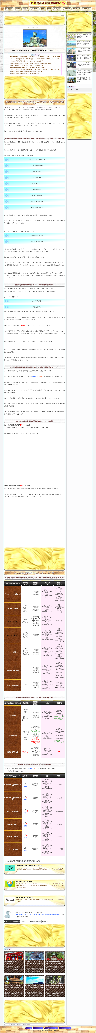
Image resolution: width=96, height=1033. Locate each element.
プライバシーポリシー (38, 1028)
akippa (34, 376)
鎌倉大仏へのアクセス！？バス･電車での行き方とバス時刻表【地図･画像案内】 (39, 914)
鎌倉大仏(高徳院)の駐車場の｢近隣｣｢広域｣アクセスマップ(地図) (27, 65)
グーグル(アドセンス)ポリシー (51, 1028)
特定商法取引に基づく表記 (65, 1028)
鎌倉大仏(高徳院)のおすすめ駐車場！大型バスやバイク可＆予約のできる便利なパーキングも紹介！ (35, 56)
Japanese (9, 13)
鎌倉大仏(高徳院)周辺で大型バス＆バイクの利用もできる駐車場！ (28, 61)
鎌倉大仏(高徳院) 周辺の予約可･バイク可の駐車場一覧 (25, 73)
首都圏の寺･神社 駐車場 (36, 921)
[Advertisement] (34, 20)
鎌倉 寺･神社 (45, 921)
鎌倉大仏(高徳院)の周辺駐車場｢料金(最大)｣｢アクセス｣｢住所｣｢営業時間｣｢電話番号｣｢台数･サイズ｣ (36, 69)
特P (41, 376)
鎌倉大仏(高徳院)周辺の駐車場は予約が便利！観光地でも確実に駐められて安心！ (31, 63)
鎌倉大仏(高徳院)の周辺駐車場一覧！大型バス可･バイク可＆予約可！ (27, 67)
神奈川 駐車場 (8, 921)
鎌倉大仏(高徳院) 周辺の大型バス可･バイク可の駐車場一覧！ (26, 71)
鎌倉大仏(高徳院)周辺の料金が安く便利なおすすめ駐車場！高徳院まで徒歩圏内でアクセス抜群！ (35, 59)
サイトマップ (29, 1028)
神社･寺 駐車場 (17, 921)
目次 (33, 54)
